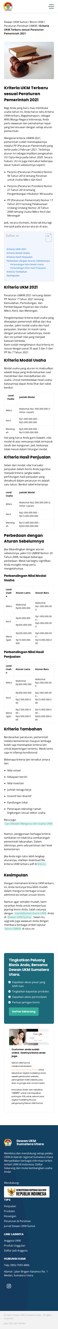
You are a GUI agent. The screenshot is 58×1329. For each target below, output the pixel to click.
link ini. (42, 864)
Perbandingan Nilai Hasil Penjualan (28, 267)
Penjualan (10, 1206)
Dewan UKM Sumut (19, 917)
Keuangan (10, 1216)
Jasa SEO (8, 1323)
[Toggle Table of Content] (47, 239)
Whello (22, 1323)
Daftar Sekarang (23, 1011)
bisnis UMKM (13, 928)
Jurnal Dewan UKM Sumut (19, 1226)
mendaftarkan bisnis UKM (30, 913)
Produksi (9, 1211)
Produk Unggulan (14, 1245)
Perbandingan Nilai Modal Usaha (27, 264)
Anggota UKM (12, 1240)
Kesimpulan (13, 275)
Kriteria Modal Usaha (18, 252)
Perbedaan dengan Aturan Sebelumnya (28, 260)
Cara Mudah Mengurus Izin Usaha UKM (28, 823)
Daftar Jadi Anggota (16, 1250)
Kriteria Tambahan (17, 271)
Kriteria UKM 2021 (16, 249)
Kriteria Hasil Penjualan (20, 256)
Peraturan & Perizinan (17, 1221)
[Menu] (51, 6)
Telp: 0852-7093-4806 (16, 1265)
